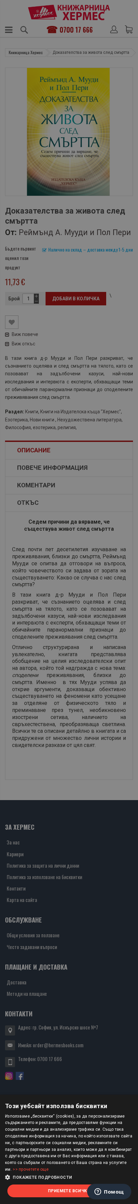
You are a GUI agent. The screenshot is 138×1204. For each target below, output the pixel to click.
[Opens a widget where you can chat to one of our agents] (109, 1192)
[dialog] (69, 1149)
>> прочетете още (31, 1169)
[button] (69, 1177)
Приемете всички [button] (69, 1191)
